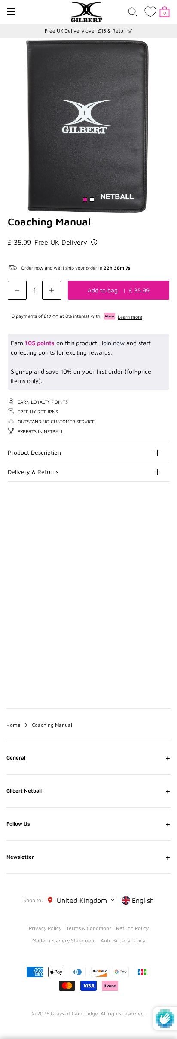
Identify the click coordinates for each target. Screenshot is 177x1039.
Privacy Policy (45, 928)
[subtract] (17, 290)
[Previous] (146, 544)
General (88, 758)
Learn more (130, 316)
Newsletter (88, 857)
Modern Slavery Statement (64, 940)
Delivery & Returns (33, 471)
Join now (113, 342)
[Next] (163, 544)
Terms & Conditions (88, 928)
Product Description (34, 452)
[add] (51, 290)
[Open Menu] (11, 11)
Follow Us (88, 824)
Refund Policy (132, 928)
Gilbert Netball (88, 791)
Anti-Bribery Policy (123, 940)
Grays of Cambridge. (75, 1013)
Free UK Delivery (60, 242)
